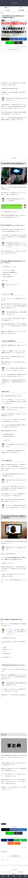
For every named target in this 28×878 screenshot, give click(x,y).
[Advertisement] (14, 66)
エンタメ (4, 823)
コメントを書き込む (14, 856)
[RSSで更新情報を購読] (14, 843)
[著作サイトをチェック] (7, 840)
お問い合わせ (21, 871)
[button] (18, 42)
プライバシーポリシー (7, 871)
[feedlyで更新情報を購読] (20, 840)
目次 (13, 158)
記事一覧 (14, 873)
